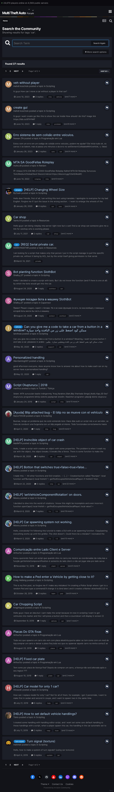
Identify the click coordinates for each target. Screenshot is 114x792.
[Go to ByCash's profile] (8, 191)
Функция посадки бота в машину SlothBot (42, 299)
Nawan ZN (18, 138)
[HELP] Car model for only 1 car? (36, 686)
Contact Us (57, 784)
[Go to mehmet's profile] (8, 742)
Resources (44, 220)
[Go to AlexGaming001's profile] (8, 359)
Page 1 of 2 (34, 71)
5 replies (39, 538)
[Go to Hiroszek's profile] (8, 688)
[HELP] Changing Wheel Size (44, 189)
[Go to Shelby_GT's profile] (8, 273)
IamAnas (17, 333)
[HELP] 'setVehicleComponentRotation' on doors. (47, 494)
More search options (96, 52)
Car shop (19, 217)
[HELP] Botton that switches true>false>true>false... (50, 467)
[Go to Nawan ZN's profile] (8, 136)
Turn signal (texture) (41, 741)
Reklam (42, 165)
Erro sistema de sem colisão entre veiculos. (43, 135)
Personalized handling (28, 357)
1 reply (38, 124)
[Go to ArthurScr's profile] (8, 551)
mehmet (17, 744)
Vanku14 (17, 220)
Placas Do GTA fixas (27, 631)
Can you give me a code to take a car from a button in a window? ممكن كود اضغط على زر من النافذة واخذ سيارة (57, 328)
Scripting (50, 86)
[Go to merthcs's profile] (8, 386)
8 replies (37, 703)
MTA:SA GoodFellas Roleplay (33, 162)
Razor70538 (19, 416)
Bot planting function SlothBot (34, 272)
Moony (16, 470)
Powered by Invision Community (57, 788)
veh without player (26, 83)
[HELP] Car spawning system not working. (42, 522)
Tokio (16, 717)
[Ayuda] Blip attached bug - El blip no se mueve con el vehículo (58, 412)
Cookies (69, 784)
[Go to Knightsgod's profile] (8, 605)
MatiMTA (17, 443)
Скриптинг (46, 302)
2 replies (42, 151)
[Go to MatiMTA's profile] (8, 441)
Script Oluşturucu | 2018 (30, 385)
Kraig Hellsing (20, 580)
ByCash (17, 193)
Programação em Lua (51, 138)
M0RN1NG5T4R (21, 247)
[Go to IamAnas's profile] (8, 328)
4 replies (42, 206)
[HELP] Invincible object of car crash (38, 440)
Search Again (99, 43)
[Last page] (22, 71)
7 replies (39, 511)
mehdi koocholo (21, 86)
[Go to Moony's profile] (8, 468)
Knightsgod (18, 607)
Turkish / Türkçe (46, 388)
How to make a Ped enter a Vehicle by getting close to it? (53, 577)
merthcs (17, 388)
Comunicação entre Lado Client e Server (42, 549)
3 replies (39, 97)
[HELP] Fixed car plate (29, 659)
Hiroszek (17, 689)
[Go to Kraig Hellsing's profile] (8, 578)
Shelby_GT (18, 275)
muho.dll (17, 165)
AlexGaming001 (21, 361)
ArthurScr (18, 553)
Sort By (104, 71)
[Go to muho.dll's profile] (8, 163)
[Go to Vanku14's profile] (8, 218)
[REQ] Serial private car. (37, 244)
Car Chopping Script (27, 604)
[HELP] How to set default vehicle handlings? (45, 714)
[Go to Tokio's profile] (8, 715)
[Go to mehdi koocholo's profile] (8, 84)
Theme (44, 784)
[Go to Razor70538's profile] (8, 414)
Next (16, 71)
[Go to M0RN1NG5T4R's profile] (8, 246)
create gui (20, 107)
